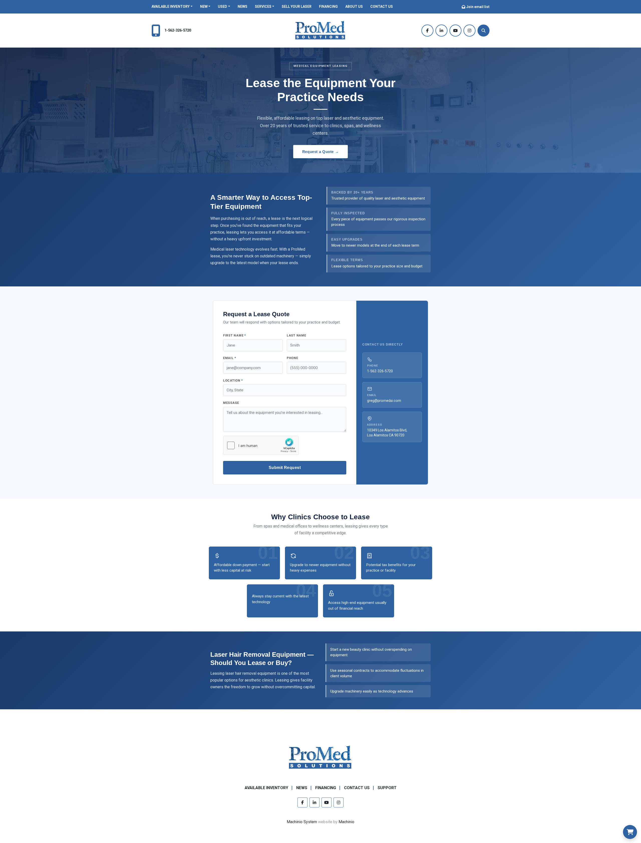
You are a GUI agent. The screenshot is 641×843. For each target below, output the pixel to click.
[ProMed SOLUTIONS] (320, 757)
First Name (234, 335)
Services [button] (263, 7)
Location (233, 380)
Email (229, 358)
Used (222, 7)
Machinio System (302, 821)
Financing (328, 7)
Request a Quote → (320, 151)
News (242, 7)
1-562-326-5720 (178, 30)
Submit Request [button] (285, 467)
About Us (354, 7)
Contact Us (381, 7)
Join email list (478, 7)
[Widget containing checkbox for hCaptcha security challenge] (261, 445)
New (204, 7)
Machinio (346, 821)
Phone (292, 358)
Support (387, 787)
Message (231, 403)
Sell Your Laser (296, 7)
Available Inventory (170, 7)
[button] (172, 6)
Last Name (296, 335)
